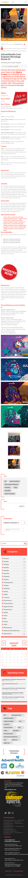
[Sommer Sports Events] (5, 2)
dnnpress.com (7, 834)
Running (10, 48)
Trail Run (6, 585)
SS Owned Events (15, 50)
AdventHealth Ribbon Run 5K (14, 684)
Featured (6, 48)
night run (8, 743)
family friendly (10, 718)
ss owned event (17, 715)
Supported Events (8, 606)
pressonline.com (20, 826)
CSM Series (3, 50)
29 (10, 651)
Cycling (6, 591)
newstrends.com (19, 823)
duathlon (7, 487)
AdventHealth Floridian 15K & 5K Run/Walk (13, 688)
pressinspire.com (8, 828)
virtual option (9, 727)
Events (5, 615)
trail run (16, 740)
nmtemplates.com (8, 821)
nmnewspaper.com (8, 825)
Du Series (6, 579)
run (21, 721)
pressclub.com (20, 820)
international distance (11, 484)
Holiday (6, 612)
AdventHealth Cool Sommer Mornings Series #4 (14, 680)
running (7, 724)
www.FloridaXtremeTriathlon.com (12, 848)
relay (15, 487)
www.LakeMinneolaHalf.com (12, 854)
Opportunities (7, 633)
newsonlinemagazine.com (10, 831)
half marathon (9, 733)
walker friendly (10, 721)
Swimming (7, 588)
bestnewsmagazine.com (10, 820)
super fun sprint (9, 493)
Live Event (8, 50)
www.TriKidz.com (9, 860)
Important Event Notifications (12, 630)
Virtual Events (7, 600)
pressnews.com (19, 832)
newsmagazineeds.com (9, 829)
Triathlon (14, 48)
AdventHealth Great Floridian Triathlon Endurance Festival (12, 693)
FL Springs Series (8, 582)
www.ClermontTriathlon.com (12, 850)
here (19, 297)
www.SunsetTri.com (9, 863)
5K (5, 481)
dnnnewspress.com (8, 832)
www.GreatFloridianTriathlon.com (13, 845)
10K (20, 727)
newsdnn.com (17, 821)
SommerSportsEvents (17, 44)
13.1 (6, 740)
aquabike (7, 490)
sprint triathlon (14, 481)
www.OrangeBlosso (9, 852)
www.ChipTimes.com (9, 858)
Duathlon (19, 48)
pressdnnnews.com (8, 823)
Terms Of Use (8, 871)
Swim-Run (6, 573)
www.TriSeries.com (18, 860)
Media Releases (8, 627)
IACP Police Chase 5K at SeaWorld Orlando (13, 697)
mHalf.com (17, 852)
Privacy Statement (18, 871)
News (5, 618)
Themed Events (22, 50)
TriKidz (6, 594)
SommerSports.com (10, 789)
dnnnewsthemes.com (9, 826)
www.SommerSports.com (10, 844)
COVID (5, 624)
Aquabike (24, 48)
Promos (6, 621)
